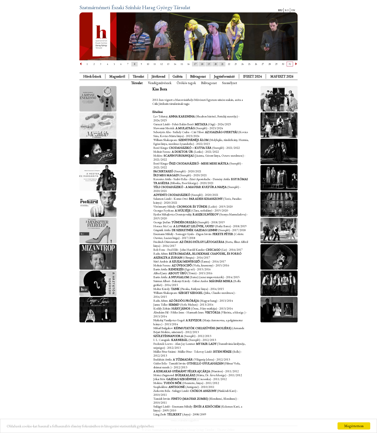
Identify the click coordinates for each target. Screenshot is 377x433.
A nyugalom (178, 277)
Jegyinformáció (224, 76)
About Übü (177, 273)
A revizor (194, 320)
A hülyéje (183, 210)
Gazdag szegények (181, 379)
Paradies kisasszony (206, 199)
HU (280, 10)
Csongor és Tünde (192, 206)
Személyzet (229, 83)
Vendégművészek (159, 83)
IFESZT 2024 (252, 76)
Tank (175, 289)
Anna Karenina (182, 116)
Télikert (174, 414)
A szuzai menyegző (184, 261)
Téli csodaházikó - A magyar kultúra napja (190, 187)
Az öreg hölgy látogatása (201, 242)
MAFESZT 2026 (281, 76)
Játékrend (158, 76)
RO (287, 10)
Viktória (212, 312)
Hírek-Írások (92, 76)
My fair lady (206, 344)
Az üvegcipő (182, 265)
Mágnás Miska (221, 281)
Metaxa (201, 124)
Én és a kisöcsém (207, 406)
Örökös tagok (186, 83)
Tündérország (184, 222)
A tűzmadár (183, 359)
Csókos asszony (203, 391)
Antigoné (176, 387)
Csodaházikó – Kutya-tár (190, 148)
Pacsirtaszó (163, 171)
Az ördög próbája (184, 301)
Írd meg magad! (166, 175)
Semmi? (174, 304)
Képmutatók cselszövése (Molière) (202, 328)
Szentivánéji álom (193, 140)
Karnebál (179, 340)
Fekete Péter (222, 234)
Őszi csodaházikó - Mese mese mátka (199, 163)
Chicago (213, 250)
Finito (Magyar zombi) (189, 399)
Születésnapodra (168, 336)
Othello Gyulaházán (205, 363)
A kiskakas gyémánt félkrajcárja (181, 371)
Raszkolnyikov (206, 214)
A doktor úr (182, 152)
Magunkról (117, 76)
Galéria (178, 76)
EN (293, 10)
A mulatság (185, 128)
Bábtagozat (209, 83)
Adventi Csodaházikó (171, 195)
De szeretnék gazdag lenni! (195, 230)
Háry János (180, 308)
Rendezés (176, 269)
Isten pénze (222, 352)
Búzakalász (185, 375)
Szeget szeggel (190, 293)
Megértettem (354, 425)
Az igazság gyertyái (221, 132)
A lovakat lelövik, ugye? (193, 226)
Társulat (138, 76)
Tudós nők (173, 383)
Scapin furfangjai (179, 155)
